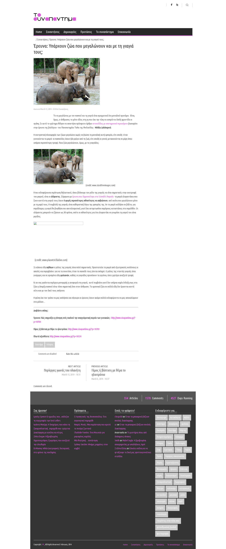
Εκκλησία (161, 430)
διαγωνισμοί (171, 475)
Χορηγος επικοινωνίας (174, 456)
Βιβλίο (186, 417)
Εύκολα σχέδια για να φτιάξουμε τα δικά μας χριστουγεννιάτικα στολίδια (133, 452)
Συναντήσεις (53, 31)
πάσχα (172, 501)
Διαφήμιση (173, 424)
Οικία (169, 443)
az (116, 424)
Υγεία (159, 456)
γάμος (159, 475)
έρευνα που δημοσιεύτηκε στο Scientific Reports (93, 196)
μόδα (183, 495)
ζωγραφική (180, 482)
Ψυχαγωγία (162, 469)
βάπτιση (183, 469)
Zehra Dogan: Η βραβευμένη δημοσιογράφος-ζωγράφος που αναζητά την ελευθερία (51, 440)
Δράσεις (184, 424)
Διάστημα (161, 424)
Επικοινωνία (124, 31)
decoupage (161, 417)
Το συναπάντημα (105, 31)
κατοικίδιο (161, 495)
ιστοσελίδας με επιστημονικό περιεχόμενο (110, 123)
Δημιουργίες (70, 31)
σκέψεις (160, 507)
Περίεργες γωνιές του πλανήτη (62, 370)
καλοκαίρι (171, 488)
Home (39, 31)
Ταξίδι (187, 449)
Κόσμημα (179, 436)
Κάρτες (183, 430)
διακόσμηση (185, 475)
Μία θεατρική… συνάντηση (86, 440)
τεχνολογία (161, 514)
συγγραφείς (172, 507)
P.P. (43, 544)
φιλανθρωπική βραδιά (166, 527)
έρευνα (173, 469)
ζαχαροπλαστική (164, 482)
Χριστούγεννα (172, 462)
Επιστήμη (39, 344)
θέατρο (160, 488)
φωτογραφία (162, 533)
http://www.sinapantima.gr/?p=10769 (83, 329)
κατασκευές (185, 488)
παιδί (180, 501)
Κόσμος (50, 344)
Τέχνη (178, 449)
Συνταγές (168, 449)
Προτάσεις (86, 31)
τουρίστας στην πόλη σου (168, 520)
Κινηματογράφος (164, 436)
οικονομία (161, 501)
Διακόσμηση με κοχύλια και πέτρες (48, 432)
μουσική (173, 495)
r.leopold (118, 416)
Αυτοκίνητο (175, 417)
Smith (117, 440)
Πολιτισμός (180, 443)
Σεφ (158, 449)
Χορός (159, 462)
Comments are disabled (47, 354)
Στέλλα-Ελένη (120, 448)
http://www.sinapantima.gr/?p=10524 (65, 336)
